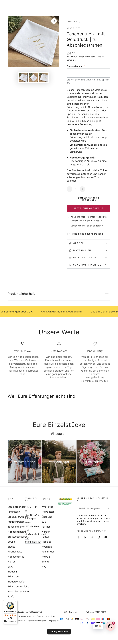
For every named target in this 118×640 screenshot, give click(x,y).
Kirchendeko (15, 551)
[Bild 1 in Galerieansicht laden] (23, 77)
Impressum (54, 621)
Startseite (73, 22)
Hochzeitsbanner (17, 531)
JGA (10, 566)
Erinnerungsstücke (18, 586)
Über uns (46, 516)
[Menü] (15, 602)
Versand (82, 57)
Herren (12, 561)
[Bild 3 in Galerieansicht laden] (43, 77)
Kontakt (45, 536)
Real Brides (47, 551)
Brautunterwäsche (18, 516)
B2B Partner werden (45, 526)
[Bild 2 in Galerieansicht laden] (33, 77)
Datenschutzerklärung (46, 616)
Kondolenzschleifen (19, 591)
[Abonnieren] (108, 508)
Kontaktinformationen (37, 621)
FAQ (43, 566)
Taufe (11, 596)
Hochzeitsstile (16, 556)
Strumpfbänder (16, 506)
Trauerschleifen (16, 581)
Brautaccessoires (18, 536)
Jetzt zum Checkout (88, 208)
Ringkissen (14, 511)
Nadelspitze (73, 28)
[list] (59, 362)
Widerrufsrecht (27, 616)
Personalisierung (76, 66)
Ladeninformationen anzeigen (87, 225)
